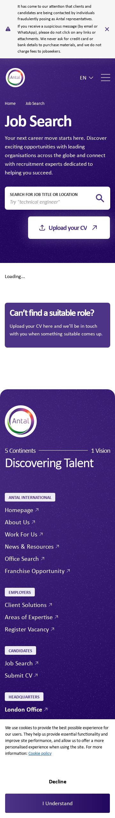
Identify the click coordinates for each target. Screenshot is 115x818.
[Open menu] (105, 77)
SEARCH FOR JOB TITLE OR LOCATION (44, 194)
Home (10, 103)
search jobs (100, 198)
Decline (57, 781)
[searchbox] (52, 202)
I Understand (57, 803)
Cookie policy (39, 753)
